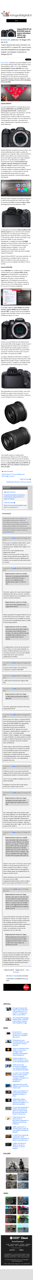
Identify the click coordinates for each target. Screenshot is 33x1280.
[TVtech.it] (24, 1239)
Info (24, 520)
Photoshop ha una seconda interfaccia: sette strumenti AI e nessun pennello (21, 1043)
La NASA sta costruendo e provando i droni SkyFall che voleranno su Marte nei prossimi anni (21, 1137)
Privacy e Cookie (14, 1244)
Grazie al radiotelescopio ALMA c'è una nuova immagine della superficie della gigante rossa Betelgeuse (21, 1052)
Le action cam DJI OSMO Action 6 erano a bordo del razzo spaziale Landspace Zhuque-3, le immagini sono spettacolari (21, 1077)
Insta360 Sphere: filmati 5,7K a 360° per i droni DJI (18, 482)
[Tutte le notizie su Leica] (17, 990)
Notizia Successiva (24, 479)
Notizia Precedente (8, 471)
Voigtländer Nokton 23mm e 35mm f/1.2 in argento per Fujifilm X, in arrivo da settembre (20, 1101)
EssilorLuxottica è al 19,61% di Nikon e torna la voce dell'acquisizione (21, 1060)
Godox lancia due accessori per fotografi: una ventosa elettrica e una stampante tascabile (20, 1067)
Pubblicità (28, 1244)
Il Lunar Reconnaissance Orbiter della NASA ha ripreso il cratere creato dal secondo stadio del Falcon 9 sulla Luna (21, 1111)
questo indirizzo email (8, 532)
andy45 (14, 568)
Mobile (21, 1250)
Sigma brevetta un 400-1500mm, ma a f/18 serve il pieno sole (21, 1086)
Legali (7, 1244)
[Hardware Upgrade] (15, 1239)
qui (25, 978)
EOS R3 (7, 159)
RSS (16, 1245)
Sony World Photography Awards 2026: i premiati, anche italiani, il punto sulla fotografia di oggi (21, 1020)
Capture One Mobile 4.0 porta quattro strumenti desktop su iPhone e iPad (20, 1093)
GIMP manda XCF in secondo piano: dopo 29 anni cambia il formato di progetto (20, 1129)
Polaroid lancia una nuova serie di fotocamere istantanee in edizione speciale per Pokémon (21, 1120)
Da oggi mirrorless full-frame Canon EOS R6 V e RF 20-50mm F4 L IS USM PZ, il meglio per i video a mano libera (20, 1011)
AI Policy (22, 1244)
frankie (14, 538)
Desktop (12, 1250)
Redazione (11, 1245)
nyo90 (14, 714)
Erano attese (4, 62)
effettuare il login (13, 976)
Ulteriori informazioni (25, 1256)
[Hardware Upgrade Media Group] (18, 1242)
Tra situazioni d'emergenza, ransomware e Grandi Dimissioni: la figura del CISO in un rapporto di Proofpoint (14, 497)
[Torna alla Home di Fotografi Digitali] (16, 16)
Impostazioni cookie (23, 1245)
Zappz (14, 676)
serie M (16, 66)
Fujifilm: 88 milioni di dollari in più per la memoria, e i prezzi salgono (19, 1146)
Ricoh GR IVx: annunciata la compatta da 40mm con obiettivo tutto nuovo (20, 1034)
